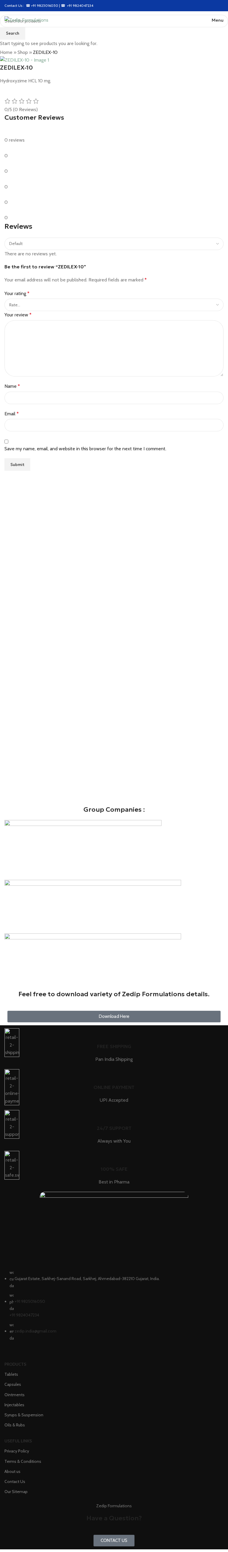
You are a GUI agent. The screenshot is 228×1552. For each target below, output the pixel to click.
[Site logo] (26, 20)
